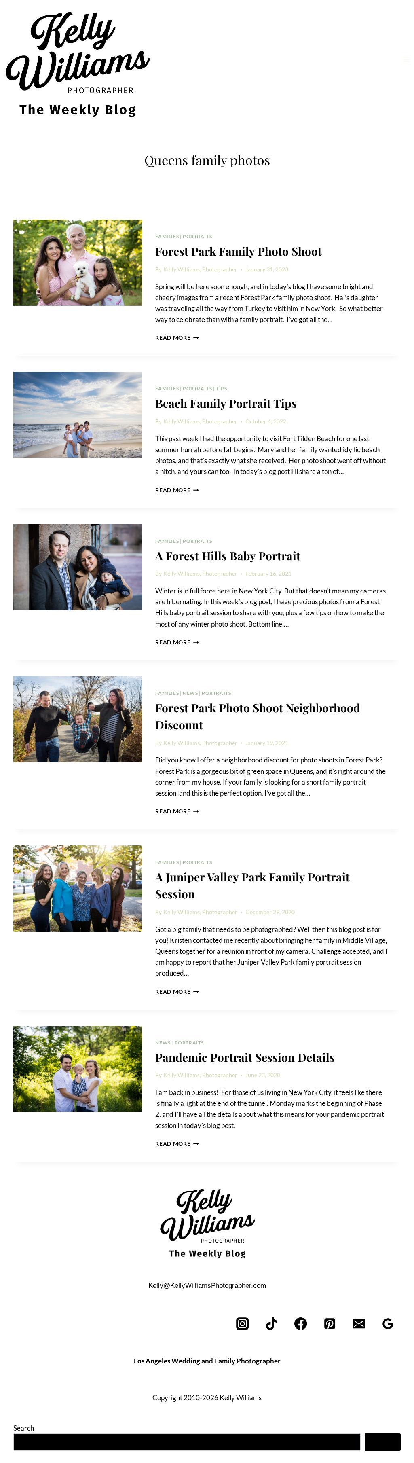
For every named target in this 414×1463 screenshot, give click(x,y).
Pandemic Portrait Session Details (245, 1057)
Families (167, 236)
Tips (221, 388)
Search (23, 1428)
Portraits (197, 236)
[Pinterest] (330, 1324)
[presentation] (77, 263)
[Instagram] (243, 1324)
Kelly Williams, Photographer (200, 269)
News (190, 693)
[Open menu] (406, 59)
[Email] (359, 1324)
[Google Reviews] (388, 1324)
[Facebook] (301, 1324)
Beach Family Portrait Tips (226, 403)
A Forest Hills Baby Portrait (227, 555)
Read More (177, 338)
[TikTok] (272, 1324)
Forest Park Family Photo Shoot (238, 250)
